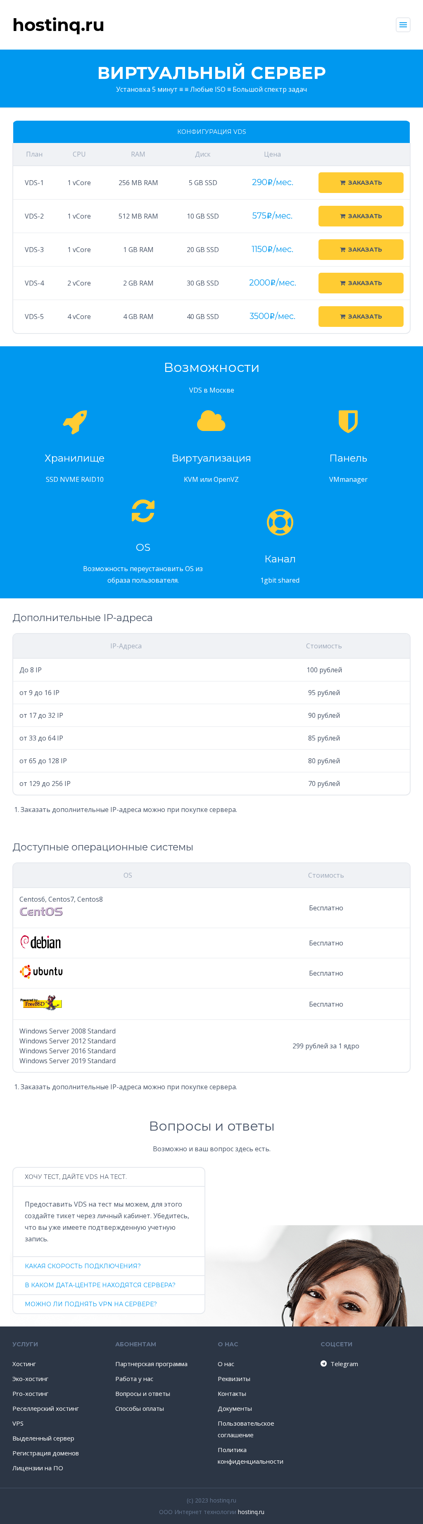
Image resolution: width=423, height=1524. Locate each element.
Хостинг (24, 1364)
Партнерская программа (151, 1364)
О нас (226, 1364)
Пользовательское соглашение (246, 1429)
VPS (18, 1423)
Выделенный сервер (43, 1438)
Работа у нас (134, 1378)
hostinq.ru (251, 1512)
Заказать (365, 182)
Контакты (232, 1393)
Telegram (344, 1364)
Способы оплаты (139, 1408)
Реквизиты (234, 1378)
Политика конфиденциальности (250, 1455)
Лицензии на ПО (37, 1468)
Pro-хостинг (30, 1393)
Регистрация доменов (45, 1453)
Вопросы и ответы (142, 1393)
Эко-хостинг (30, 1378)
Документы (235, 1408)
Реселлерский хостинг (45, 1408)
